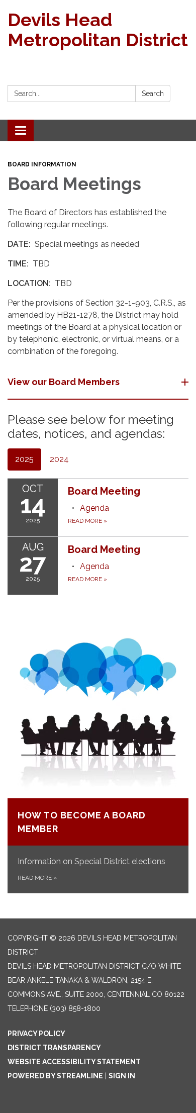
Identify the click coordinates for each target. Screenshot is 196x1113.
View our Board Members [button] (64, 382)
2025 (24, 459)
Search (153, 93)
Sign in (122, 1076)
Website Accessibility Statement (74, 1062)
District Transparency (54, 1048)
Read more (87, 520)
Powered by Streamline (55, 1076)
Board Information (42, 164)
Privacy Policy (36, 1034)
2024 (59, 459)
